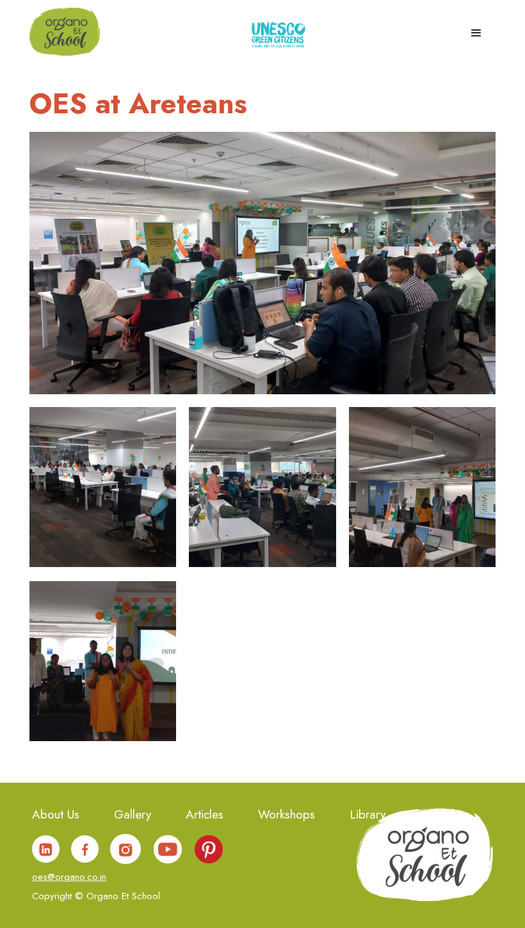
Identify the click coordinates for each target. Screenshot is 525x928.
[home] (64, 31)
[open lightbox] (102, 487)
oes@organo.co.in (69, 877)
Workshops (286, 815)
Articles (204, 815)
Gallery (132, 815)
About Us (55, 815)
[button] (476, 29)
